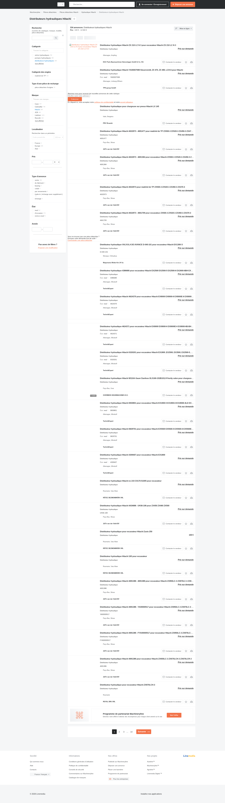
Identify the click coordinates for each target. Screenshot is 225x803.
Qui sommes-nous (36, 762)
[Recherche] (71, 4)
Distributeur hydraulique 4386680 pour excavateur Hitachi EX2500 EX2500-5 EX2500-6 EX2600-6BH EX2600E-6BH (150, 271)
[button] (186, 62)
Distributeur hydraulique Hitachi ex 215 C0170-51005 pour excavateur (130, 481)
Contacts (33, 770)
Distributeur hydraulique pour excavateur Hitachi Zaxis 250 (126, 532)
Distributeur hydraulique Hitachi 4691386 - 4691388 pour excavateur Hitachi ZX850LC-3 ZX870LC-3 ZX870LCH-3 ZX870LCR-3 (155, 581)
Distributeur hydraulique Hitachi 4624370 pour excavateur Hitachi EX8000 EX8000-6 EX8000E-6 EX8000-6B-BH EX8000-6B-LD (155, 297)
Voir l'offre (174, 715)
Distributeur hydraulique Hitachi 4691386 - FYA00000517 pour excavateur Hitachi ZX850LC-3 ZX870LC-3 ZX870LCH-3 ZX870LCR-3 (158, 633)
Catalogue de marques (77, 777)
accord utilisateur (126, 102)
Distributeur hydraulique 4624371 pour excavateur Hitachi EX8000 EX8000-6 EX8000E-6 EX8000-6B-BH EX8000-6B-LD (152, 326)
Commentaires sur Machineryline (81, 774)
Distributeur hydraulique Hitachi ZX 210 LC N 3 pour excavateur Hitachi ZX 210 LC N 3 (138, 45)
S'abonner (75, 99)
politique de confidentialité (104, 102)
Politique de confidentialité (78, 766)
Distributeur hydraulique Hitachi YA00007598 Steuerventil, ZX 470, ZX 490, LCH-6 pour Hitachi (141, 70)
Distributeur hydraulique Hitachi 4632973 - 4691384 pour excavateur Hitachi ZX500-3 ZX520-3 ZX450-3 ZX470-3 (149, 157)
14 (131, 732)
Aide (31, 766)
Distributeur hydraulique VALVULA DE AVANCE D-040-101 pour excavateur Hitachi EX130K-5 (141, 245)
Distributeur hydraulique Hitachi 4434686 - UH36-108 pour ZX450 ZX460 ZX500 (134, 506)
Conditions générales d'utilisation (81, 762)
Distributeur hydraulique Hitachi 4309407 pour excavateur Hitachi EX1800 (132, 455)
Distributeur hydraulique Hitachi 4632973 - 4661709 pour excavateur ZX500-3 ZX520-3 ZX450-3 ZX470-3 (145, 213)
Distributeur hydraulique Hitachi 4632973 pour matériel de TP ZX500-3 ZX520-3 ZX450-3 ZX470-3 (142, 187)
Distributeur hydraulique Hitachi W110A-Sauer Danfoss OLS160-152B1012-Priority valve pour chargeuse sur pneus (151, 378)
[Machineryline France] (42, 4)
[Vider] (63, 35)
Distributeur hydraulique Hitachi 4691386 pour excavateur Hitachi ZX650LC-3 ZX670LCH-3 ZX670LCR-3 (146, 659)
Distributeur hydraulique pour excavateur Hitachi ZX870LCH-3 (127, 685)
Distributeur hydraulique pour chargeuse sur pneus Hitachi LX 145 (129, 106)
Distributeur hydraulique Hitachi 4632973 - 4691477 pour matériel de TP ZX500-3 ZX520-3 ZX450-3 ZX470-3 (147, 131)
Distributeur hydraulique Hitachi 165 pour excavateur (123, 556)
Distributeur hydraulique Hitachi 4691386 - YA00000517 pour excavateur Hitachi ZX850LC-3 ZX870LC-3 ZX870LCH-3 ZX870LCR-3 (157, 607)
